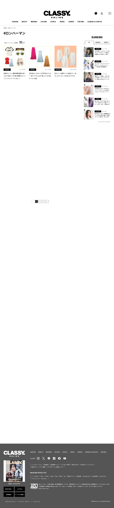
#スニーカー (103, 275)
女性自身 (78, 476)
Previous (102, 249)
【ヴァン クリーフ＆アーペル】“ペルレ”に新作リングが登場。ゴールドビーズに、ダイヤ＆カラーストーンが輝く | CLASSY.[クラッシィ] (66, 388)
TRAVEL (62, 22)
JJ (31, 476)
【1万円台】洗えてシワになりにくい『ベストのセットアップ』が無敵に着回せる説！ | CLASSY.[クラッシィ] (40, 351)
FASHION (15, 22)
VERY (42, 476)
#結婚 (96, 275)
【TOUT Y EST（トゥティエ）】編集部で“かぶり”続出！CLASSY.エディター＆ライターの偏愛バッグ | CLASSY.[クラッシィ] (66, 425)
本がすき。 (44, 478)
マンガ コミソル (35, 478)
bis (65, 476)
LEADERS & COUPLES (94, 22)
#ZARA (100, 278)
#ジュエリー (88, 272)
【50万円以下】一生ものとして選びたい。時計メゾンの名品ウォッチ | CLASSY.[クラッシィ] (14, 388)
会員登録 (46, 464)
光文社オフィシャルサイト (87, 464)
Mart (56, 476)
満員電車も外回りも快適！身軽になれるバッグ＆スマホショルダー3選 (14, 351)
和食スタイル (71, 476)
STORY (47, 476)
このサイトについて (10, 501)
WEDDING (34, 22)
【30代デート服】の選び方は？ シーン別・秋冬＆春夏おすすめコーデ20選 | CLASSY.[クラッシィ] (65, 351)
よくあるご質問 (65, 464)
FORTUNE (80, 22)
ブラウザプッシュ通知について (55, 467)
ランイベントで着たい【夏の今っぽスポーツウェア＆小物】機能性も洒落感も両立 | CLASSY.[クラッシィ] (14, 425)
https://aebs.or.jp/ (44, 488)
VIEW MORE (97, 342)
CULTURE (44, 22)
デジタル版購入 (62, 308)
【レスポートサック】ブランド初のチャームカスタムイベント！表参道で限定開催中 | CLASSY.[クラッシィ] (102, 65)
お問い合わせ (75, 464)
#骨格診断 (106, 278)
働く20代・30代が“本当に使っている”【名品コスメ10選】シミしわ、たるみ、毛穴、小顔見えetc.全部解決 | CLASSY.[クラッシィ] (102, 102)
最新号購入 (62, 289)
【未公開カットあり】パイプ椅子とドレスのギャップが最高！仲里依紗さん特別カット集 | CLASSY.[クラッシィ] (102, 52)
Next (107, 249)
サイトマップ (36, 501)
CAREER (71, 22)
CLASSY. (36, 476)
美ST (61, 476)
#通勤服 (96, 272)
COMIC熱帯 (95, 476)
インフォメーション (36, 464)
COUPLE (53, 22)
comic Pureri (102, 476)
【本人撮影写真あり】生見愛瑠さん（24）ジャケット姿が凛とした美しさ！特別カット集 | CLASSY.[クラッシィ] (39, 425)
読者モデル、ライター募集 (38, 467)
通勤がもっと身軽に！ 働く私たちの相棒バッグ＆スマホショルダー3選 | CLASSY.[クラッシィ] (102, 77)
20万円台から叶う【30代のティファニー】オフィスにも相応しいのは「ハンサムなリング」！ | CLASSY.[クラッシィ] (102, 90)
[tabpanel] (57, 233)
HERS (51, 476)
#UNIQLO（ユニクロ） (90, 278)
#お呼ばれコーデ (104, 272)
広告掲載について (55, 464)
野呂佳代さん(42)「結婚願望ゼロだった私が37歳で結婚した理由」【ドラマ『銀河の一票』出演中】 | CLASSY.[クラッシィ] (102, 115)
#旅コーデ (90, 275)
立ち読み (62, 296)
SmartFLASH (86, 476)
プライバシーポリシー (24, 501)
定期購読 (62, 302)
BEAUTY (24, 22)
